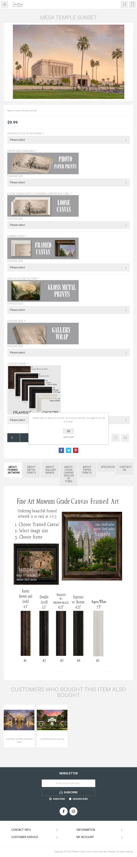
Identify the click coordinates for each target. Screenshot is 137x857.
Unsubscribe (80, 799)
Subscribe (59, 799)
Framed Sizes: (16, 236)
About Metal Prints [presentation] (31, 470)
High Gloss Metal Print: (23, 278)
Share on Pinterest (75, 450)
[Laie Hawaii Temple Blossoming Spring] (52, 720)
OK (68, 431)
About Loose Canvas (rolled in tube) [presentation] (69, 474)
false (68, 450)
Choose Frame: (17, 363)
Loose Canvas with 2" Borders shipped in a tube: (38, 193)
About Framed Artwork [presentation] (14, 470)
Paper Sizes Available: (21, 151)
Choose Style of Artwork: (25, 133)
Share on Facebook (61, 450)
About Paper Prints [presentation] (87, 470)
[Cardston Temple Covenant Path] (19, 720)
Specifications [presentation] (108, 467)
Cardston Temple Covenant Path (19, 740)
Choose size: (15, 321)
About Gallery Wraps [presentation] (50, 470)
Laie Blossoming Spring (52, 739)
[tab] (13, 474)
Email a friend (125, 438)
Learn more (69, 437)
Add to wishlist (115, 438)
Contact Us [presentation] (126, 468)
